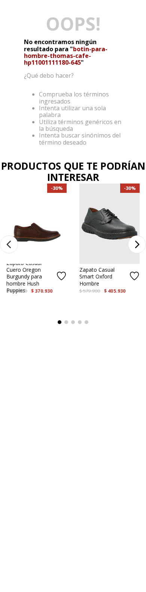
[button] (9, 244)
